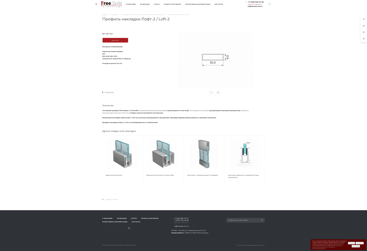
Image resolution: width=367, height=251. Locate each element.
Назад (102, 164)
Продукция (122, 218)
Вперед (264, 164)
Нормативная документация (114, 222)
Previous (205, 93)
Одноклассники (119, 228)
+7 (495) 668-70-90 (256, 2)
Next (225, 93)
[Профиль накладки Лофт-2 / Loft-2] (215, 60)
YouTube (114, 228)
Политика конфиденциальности (251, 245)
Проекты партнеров (149, 218)
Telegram (110, 228)
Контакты (136, 222)
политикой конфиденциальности (323, 247)
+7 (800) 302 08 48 (181, 220)
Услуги (134, 218)
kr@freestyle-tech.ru (255, 6)
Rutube (129, 228)
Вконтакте (105, 228)
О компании (107, 218)
